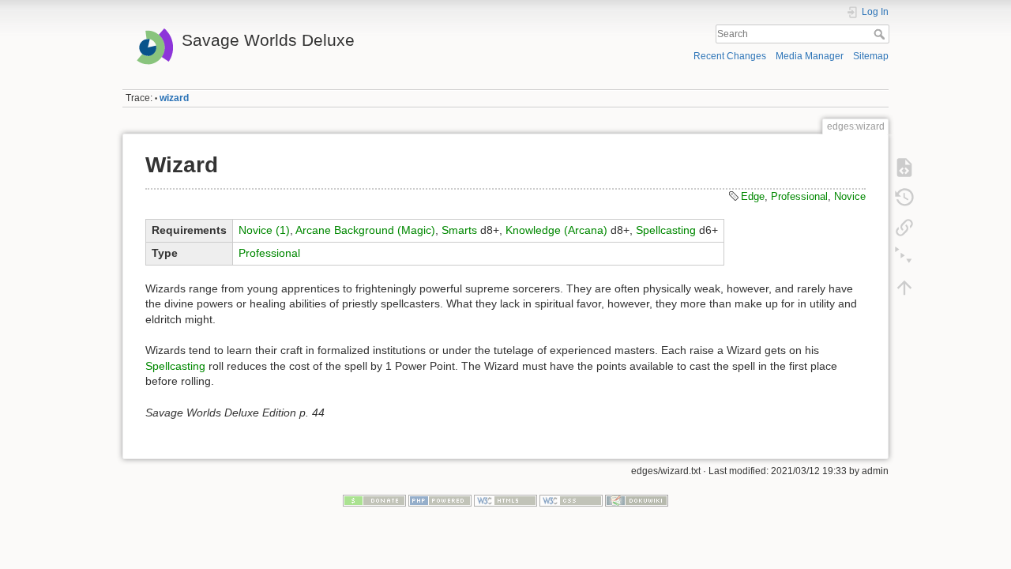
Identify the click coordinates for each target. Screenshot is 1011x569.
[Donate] (374, 500)
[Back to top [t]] (904, 288)
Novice (850, 196)
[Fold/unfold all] (904, 258)
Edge (753, 196)
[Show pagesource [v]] (904, 168)
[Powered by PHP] (440, 500)
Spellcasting (666, 230)
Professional (799, 196)
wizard (174, 98)
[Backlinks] (904, 228)
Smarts (459, 230)
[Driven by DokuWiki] (636, 500)
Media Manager (810, 56)
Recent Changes (729, 56)
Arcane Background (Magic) (365, 230)
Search (881, 34)
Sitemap (871, 56)
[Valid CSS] (571, 500)
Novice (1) (264, 230)
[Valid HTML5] (505, 500)
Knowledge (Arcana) (556, 230)
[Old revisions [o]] (904, 198)
